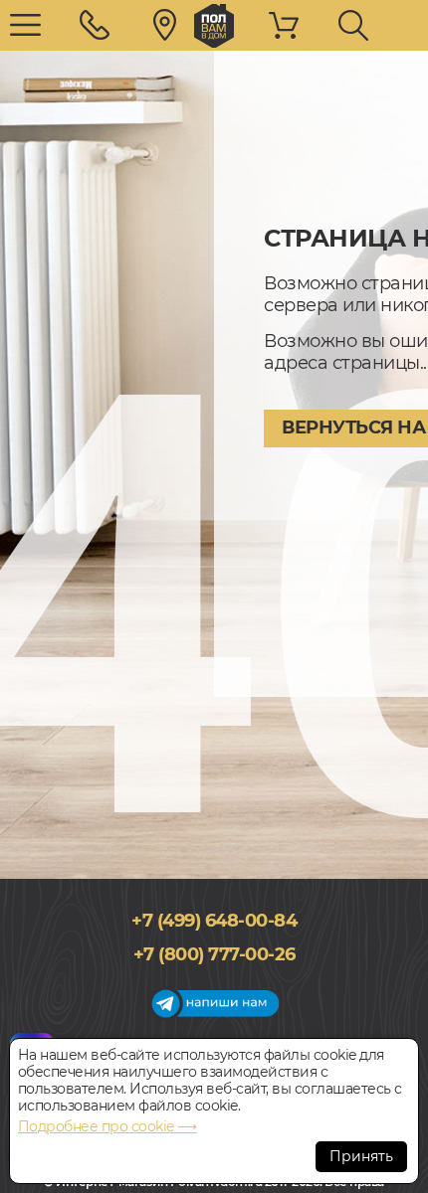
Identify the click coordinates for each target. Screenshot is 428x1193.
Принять (361, 1156)
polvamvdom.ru (214, 26)
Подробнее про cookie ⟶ (107, 1125)
